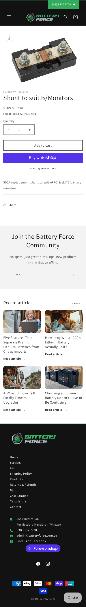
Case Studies (19, 496)
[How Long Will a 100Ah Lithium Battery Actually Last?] (64, 321)
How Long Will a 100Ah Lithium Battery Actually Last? (63, 342)
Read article (14, 359)
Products (16, 479)
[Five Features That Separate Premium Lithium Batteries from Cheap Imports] (22, 321)
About (14, 468)
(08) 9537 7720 (27, 530)
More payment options (43, 168)
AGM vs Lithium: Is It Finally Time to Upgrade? (19, 398)
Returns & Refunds (23, 485)
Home (14, 457)
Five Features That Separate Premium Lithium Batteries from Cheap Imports (21, 344)
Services (15, 463)
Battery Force (47, 598)
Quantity (8, 121)
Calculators (18, 501)
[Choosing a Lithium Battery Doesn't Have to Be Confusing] (64, 377)
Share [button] (12, 205)
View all (77, 303)
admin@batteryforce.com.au (37, 535)
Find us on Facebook (31, 541)
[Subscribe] (72, 275)
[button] (9, 17)
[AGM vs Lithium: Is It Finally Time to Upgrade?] (22, 377)
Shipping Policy (21, 474)
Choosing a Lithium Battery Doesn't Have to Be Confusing (63, 398)
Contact (15, 507)
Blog (13, 490)
